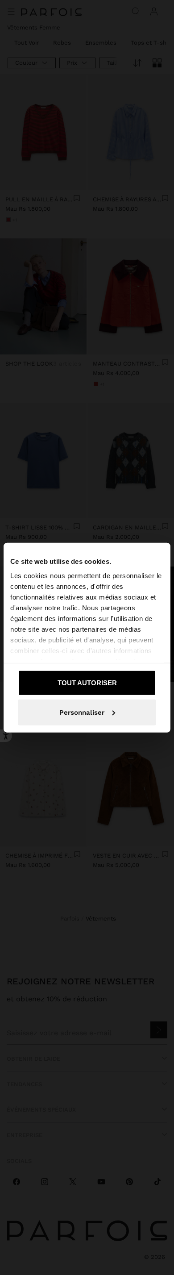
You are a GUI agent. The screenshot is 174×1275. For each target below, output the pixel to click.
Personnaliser (81, 712)
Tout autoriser (87, 683)
